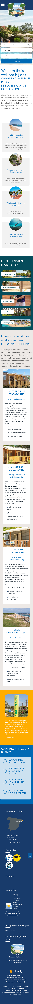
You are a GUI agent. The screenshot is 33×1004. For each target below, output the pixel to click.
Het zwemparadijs (8, 274)
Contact (12, 845)
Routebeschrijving (15, 842)
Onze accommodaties (9, 287)
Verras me (12, 913)
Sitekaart (20, 982)
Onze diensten (7, 312)
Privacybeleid (10, 982)
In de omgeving (7, 322)
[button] (15, 761)
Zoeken (16, 61)
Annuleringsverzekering (15, 975)
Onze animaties (7, 301)
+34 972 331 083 (12, 839)
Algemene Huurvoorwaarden (15, 980)
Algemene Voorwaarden (15, 977)
